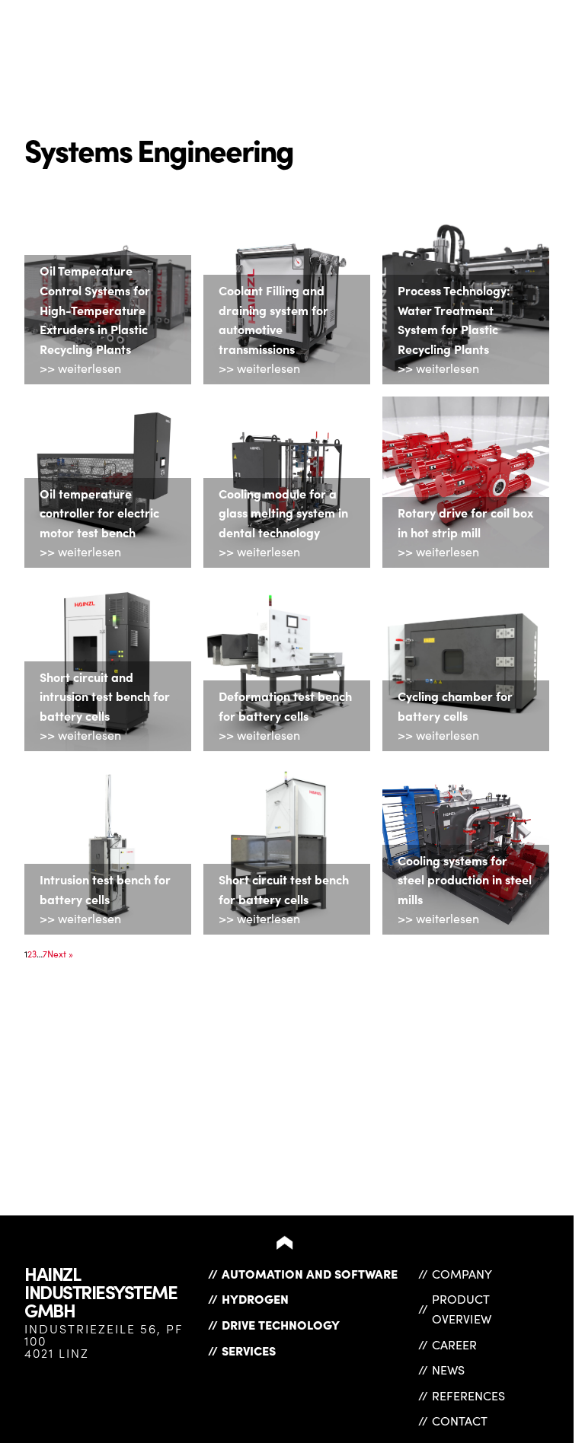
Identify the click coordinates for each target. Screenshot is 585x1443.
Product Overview (461, 1309)
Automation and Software (310, 1273)
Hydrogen (255, 1298)
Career (454, 1344)
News (448, 1370)
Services (249, 1350)
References (468, 1395)
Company (462, 1274)
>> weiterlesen (80, 368)
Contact (460, 1421)
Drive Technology (281, 1324)
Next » (60, 954)
